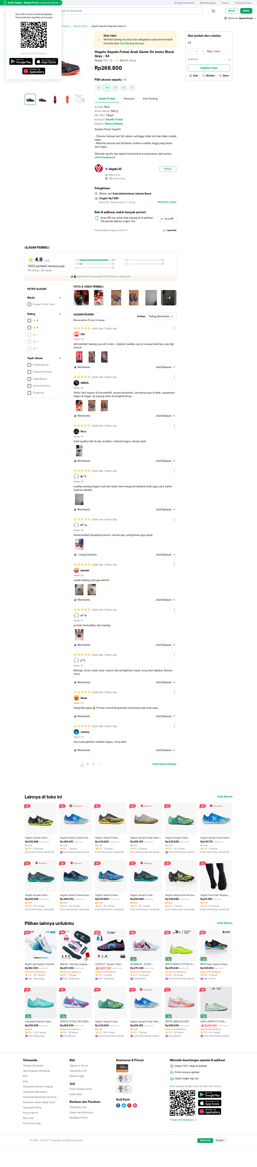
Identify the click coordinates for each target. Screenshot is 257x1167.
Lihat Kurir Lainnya (167, 202)
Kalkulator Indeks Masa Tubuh (39, 1102)
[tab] (107, 98)
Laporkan (171, 230)
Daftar (246, 10)
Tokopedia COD (78, 1070)
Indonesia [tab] (205, 1140)
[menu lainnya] (174, 328)
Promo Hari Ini (30, 1112)
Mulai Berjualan (208, 3)
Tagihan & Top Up (79, 1065)
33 (98, 87)
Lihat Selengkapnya (105, 157)
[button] (240, 18)
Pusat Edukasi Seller (81, 1089)
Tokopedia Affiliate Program (38, 1086)
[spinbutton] (197, 51)
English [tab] (219, 1140)
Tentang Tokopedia (184, 3)
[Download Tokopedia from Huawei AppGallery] (210, 1111)
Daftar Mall (76, 1094)
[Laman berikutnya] (99, 764)
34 (106, 87)
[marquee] (135, 39)
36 (123, 87)
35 (115, 87)
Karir (25, 1076)
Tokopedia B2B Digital (35, 1091)
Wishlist (210, 75)
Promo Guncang (31, 1123)
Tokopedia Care (243, 3)
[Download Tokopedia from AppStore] (210, 1102)
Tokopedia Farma (32, 1107)
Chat (195, 75)
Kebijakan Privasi (78, 1117)
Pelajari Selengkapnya (182, 1120)
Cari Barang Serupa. (132, 43)
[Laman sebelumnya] (76, 764)
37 (131, 87)
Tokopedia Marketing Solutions (39, 1097)
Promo (225, 3)
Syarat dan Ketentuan (81, 1112)
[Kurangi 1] (190, 51)
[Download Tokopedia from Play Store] (210, 1094)
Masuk (231, 10)
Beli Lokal (28, 1118)
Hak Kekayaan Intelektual (36, 1070)
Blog (25, 1081)
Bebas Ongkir (77, 1076)
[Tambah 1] (203, 51)
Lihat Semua (224, 796)
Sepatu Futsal (80, 26)
